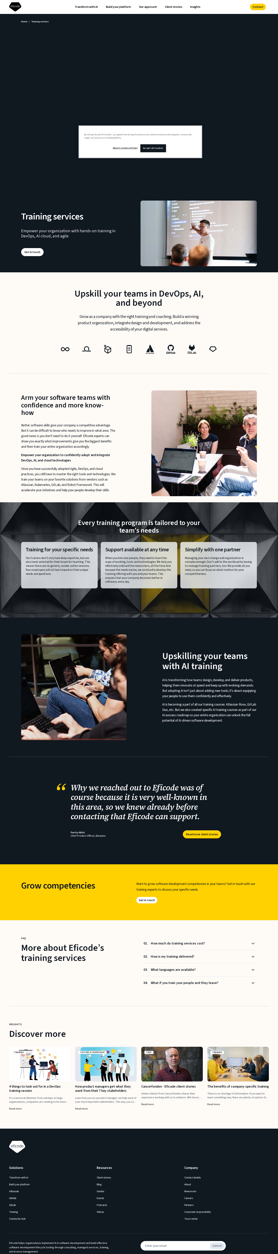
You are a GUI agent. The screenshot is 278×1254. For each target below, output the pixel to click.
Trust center (191, 1219)
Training (13, 1212)
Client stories (173, 7)
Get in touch (32, 252)
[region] (140, 141)
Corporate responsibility (197, 1212)
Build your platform (118, 7)
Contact (257, 7)
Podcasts (102, 1205)
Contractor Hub (17, 1219)
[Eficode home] (16, 7)
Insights (195, 7)
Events (100, 1198)
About (187, 1184)
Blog (99, 1184)
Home (24, 22)
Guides (100, 1191)
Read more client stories (202, 834)
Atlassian (14, 1191)
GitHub (12, 1198)
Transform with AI (86, 7)
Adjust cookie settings (125, 148)
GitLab (12, 1205)
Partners (188, 1205)
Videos (100, 1212)
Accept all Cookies (153, 148)
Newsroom (190, 1191)
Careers (188, 1198)
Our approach (148, 7)
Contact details (192, 1178)
